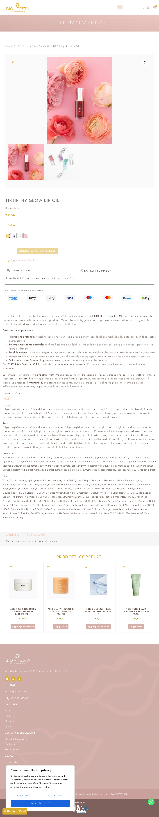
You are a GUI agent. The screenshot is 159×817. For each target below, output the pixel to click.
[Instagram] (13, 678)
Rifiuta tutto (55, 795)
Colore (11, 226)
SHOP (17, 46)
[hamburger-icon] (120, 7)
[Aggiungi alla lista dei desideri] (13, 62)
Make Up (45, 46)
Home (8, 46)
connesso (25, 541)
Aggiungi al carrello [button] (23, 627)
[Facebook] (7, 678)
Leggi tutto (61, 627)
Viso (35, 46)
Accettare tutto (40, 803)
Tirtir (16, 208)
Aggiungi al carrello (37, 251)
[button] (145, 63)
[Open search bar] (142, 7)
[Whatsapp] (151, 802)
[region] (40, 788)
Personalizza (25, 795)
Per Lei (27, 46)
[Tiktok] (19, 678)
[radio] (8, 235)
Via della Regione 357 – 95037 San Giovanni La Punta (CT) (36, 671)
